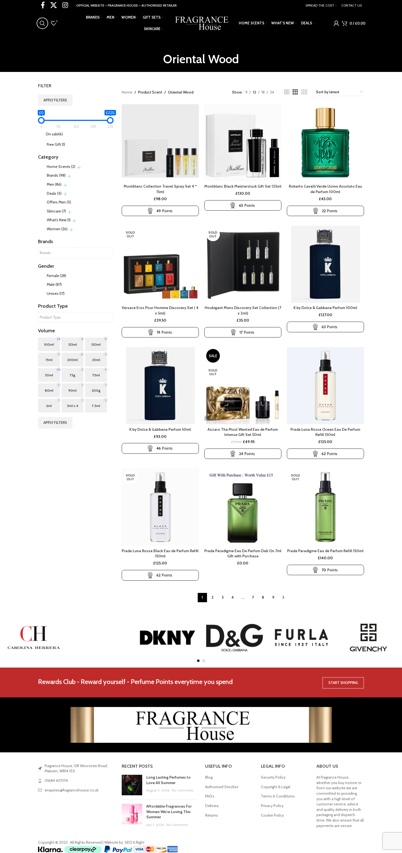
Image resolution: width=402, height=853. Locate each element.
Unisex (56, 293)
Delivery (212, 805)
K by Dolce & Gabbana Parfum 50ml (160, 429)
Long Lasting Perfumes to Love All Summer (168, 780)
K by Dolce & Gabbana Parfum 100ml (325, 307)
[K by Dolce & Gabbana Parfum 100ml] (325, 264)
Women (57, 228)
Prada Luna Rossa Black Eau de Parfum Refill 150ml (160, 553)
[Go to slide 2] (203, 660)
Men (54, 184)
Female (56, 275)
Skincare (56, 211)
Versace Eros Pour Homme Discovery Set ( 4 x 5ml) (160, 310)
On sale (54, 134)
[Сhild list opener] (79, 167)
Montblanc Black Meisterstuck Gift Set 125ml (242, 186)
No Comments (182, 790)
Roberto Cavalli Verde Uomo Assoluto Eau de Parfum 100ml (325, 189)
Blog (208, 777)
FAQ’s (209, 796)
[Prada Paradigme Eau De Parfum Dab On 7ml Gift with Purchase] (242, 507)
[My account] (336, 23)
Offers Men (59, 202)
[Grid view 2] (286, 92)
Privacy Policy (272, 805)
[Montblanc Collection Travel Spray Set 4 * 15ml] (160, 142)
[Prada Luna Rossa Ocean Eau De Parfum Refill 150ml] (325, 385)
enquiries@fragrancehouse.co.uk (71, 790)
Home (127, 92)
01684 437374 (56, 780)
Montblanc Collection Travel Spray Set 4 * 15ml (160, 189)
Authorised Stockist (221, 786)
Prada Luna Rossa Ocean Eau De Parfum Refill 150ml (325, 432)
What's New (59, 219)
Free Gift (56, 144)
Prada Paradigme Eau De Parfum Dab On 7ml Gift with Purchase (242, 553)
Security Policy (273, 777)
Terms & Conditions (278, 796)
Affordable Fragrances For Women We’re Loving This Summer (169, 811)
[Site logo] (201, 22)
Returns (211, 815)
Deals (54, 193)
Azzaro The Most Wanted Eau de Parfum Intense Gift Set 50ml (243, 432)
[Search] (42, 23)
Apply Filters (55, 100)
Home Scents (61, 166)
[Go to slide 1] (198, 660)
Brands (56, 175)
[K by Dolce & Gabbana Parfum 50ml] (160, 385)
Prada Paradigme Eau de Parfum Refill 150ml (325, 550)
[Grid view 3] (295, 92)
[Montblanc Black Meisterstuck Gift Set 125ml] (242, 142)
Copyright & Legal (275, 786)
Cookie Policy (272, 815)
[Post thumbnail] (132, 785)
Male (54, 284)
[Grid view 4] (304, 92)
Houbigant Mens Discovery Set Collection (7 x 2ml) (243, 310)
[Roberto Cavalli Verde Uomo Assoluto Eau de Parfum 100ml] (325, 142)
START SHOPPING (343, 682)
